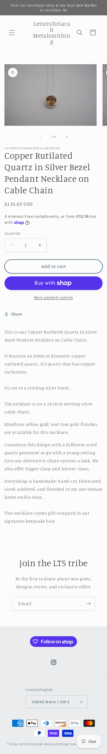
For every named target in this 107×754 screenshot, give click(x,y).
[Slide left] (40, 136)
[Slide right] (66, 136)
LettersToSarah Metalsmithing (43, 744)
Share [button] (17, 313)
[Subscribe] (88, 603)
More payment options (53, 297)
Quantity (12, 233)
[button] (11, 32)
